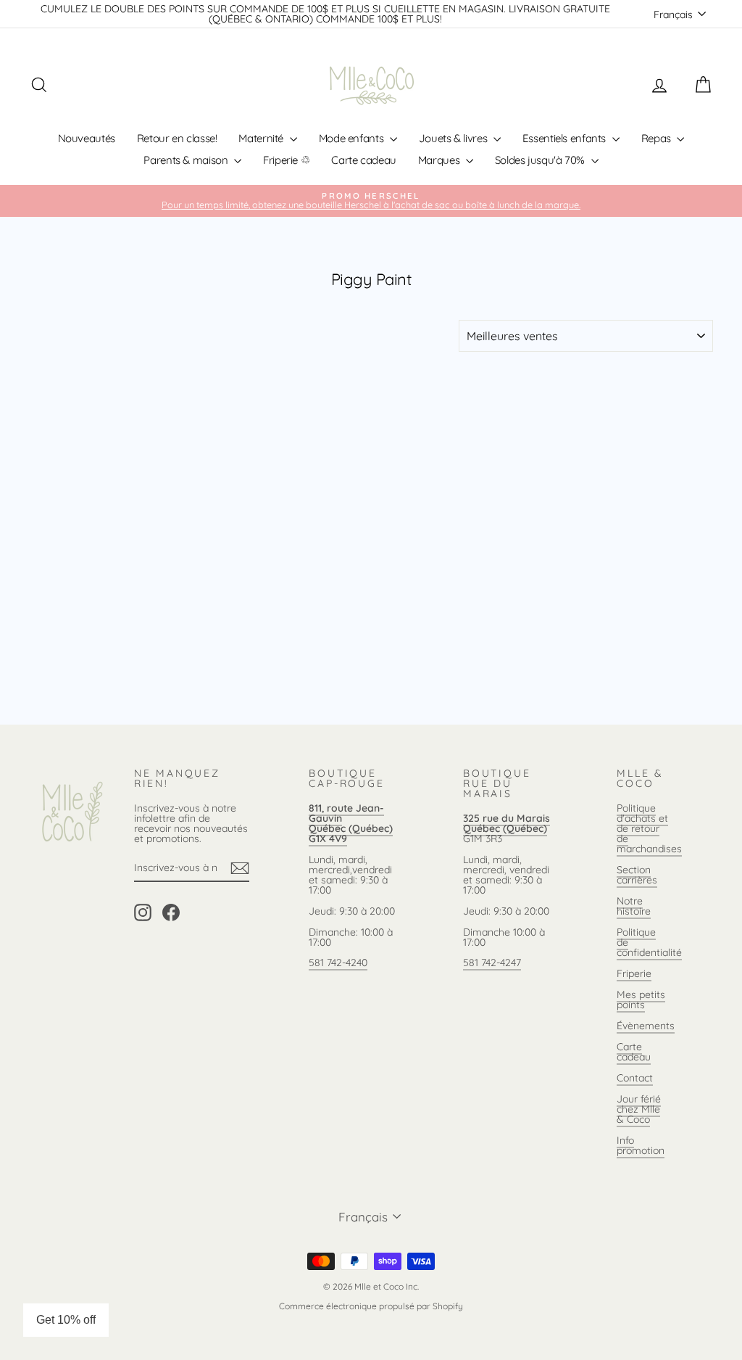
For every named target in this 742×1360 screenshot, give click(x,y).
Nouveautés (86, 138)
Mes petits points (641, 999)
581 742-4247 (492, 962)
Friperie (634, 973)
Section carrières (637, 874)
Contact (635, 1077)
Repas (657, 138)
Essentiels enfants (565, 138)
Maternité (261, 138)
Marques (440, 160)
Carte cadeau (363, 160)
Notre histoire (634, 906)
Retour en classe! (177, 138)
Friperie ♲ (286, 160)
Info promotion (640, 1145)
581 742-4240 (338, 962)
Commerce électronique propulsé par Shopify (371, 1306)
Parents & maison (186, 160)
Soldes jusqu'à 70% (541, 160)
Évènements (646, 1025)
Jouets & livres (454, 138)
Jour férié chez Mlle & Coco (639, 1109)
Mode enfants (352, 138)
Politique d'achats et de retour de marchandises (649, 828)
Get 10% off (66, 1320)
